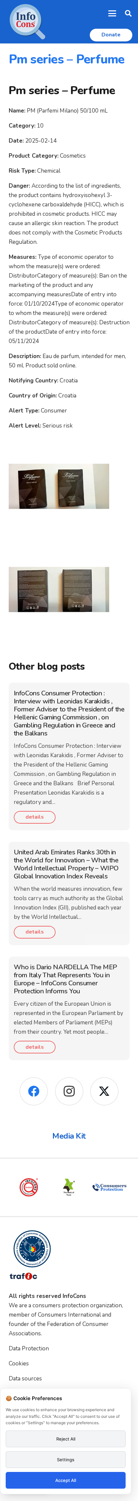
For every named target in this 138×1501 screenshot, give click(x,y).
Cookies (19, 1363)
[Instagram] (69, 1091)
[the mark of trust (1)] (69, 1187)
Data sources (25, 1378)
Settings (65, 1459)
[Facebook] (33, 1091)
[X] (104, 1091)
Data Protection (29, 1348)
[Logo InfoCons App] (27, 21)
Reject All (65, 1439)
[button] (112, 13)
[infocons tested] (29, 1187)
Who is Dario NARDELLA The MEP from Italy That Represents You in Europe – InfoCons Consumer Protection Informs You (65, 979)
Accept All (65, 1480)
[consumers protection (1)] (109, 1187)
